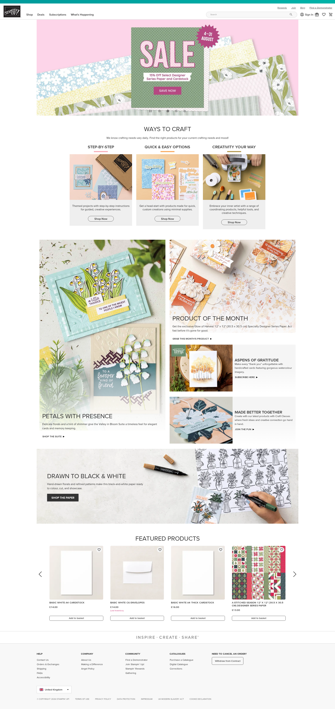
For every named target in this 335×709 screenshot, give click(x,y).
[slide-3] (184, 111)
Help (40, 653)
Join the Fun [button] (243, 429)
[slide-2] (176, 111)
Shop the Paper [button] (62, 497)
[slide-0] (159, 111)
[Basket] (331, 14)
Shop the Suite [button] (52, 436)
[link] (324, 14)
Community (132, 653)
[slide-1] (168, 111)
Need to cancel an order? (229, 653)
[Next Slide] (294, 579)
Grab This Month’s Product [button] (191, 338)
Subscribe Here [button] (245, 377)
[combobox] (251, 14)
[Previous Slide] (40, 579)
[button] (317, 14)
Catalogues (177, 653)
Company (87, 653)
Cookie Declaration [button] (200, 699)
